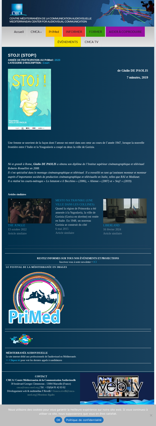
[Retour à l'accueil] (78, 13)
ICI (95, 262)
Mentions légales (46, 394)
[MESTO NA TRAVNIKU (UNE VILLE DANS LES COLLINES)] (79, 216)
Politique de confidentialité (84, 420)
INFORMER (74, 31)
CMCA (35, 31)
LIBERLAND (111, 225)
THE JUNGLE (16, 225)
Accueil (19, 31)
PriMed (54, 31)
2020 (57, 60)
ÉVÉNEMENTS (67, 42)
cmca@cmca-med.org (28, 387)
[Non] (151, 415)
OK (58, 420)
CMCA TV (91, 42)
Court (46, 62)
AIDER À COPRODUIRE (125, 31)
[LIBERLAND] (125, 210)
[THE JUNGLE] (29, 210)
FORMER (95, 31)
